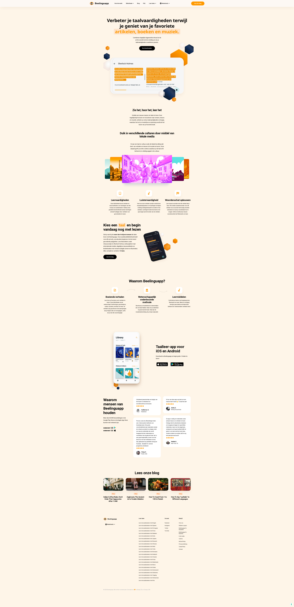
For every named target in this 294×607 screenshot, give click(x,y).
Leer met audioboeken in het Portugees (148, 528)
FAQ (144, 3)
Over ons (181, 523)
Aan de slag (197, 3)
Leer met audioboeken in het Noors (147, 564)
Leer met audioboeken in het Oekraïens (148, 572)
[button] (130, 3)
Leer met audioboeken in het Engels (147, 523)
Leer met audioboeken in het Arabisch (148, 554)
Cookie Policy (182, 546)
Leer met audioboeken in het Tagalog (148, 575)
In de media (181, 536)
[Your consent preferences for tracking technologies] (291, 604)
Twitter (166, 528)
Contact (181, 549)
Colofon (181, 538)
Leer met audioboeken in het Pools (147, 559)
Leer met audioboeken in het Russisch (148, 541)
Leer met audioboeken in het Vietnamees (149, 577)
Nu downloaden (147, 48)
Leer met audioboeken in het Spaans (147, 525)
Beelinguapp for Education (183, 529)
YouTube (167, 530)
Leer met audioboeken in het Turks (147, 549)
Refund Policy (182, 541)
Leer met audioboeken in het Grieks (147, 567)
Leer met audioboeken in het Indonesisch (148, 570)
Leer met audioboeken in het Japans (147, 538)
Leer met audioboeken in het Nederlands (148, 562)
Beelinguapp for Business (183, 533)
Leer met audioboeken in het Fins (147, 580)
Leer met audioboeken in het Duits (147, 536)
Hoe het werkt (118, 3)
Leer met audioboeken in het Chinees (148, 543)
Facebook (167, 523)
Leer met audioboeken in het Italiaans (148, 533)
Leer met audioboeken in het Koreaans (148, 551)
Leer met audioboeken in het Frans (147, 530)
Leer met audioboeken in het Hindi (147, 546)
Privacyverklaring (183, 544)
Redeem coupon (183, 525)
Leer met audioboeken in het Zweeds (148, 557)
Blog (138, 3)
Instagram (167, 525)
